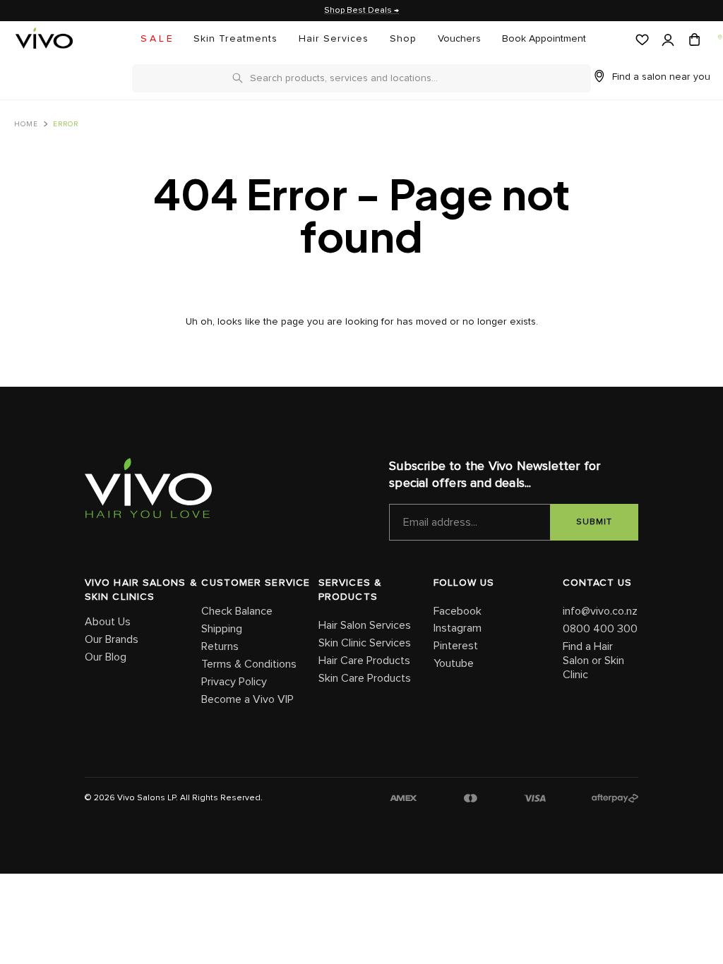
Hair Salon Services (364, 625)
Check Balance (237, 611)
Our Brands (111, 639)
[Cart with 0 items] (693, 39)
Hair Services (334, 39)
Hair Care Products (364, 660)
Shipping (221, 628)
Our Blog (105, 657)
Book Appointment (544, 39)
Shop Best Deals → (361, 10)
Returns (220, 646)
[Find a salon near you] (719, 37)
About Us (108, 621)
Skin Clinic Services (364, 643)
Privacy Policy (234, 681)
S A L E (156, 39)
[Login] (666, 40)
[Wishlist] (640, 39)
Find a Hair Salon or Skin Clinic (593, 660)
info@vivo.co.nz (600, 611)
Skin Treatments (235, 39)
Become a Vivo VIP (247, 699)
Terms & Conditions (249, 664)
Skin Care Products (364, 678)
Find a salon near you (661, 77)
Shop (403, 39)
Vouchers (459, 39)
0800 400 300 (600, 628)
